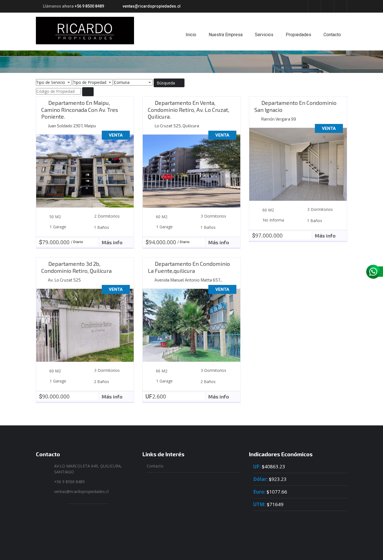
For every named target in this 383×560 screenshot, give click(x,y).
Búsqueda (166, 83)
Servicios (264, 34)
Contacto (332, 34)
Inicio (191, 34)
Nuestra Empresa (226, 34)
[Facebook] (314, 6)
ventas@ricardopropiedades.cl (152, 6)
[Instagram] (340, 6)
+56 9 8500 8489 (89, 6)
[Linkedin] (327, 6)
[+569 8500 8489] (374, 272)
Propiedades (298, 34)
